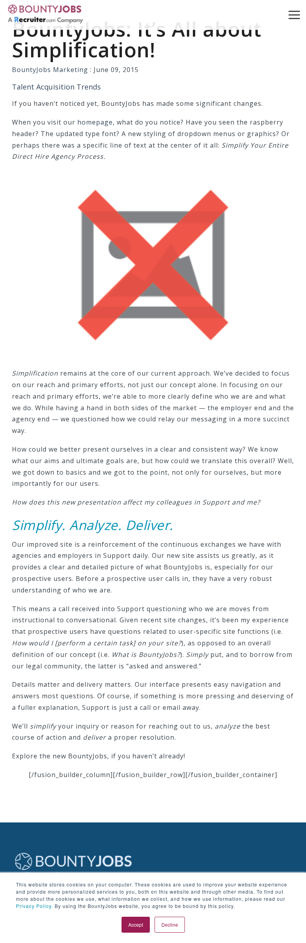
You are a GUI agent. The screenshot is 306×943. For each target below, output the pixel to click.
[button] (294, 14)
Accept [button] (135, 924)
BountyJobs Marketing (51, 69)
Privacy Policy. (34, 905)
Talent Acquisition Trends (56, 87)
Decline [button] (169, 924)
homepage (95, 122)
